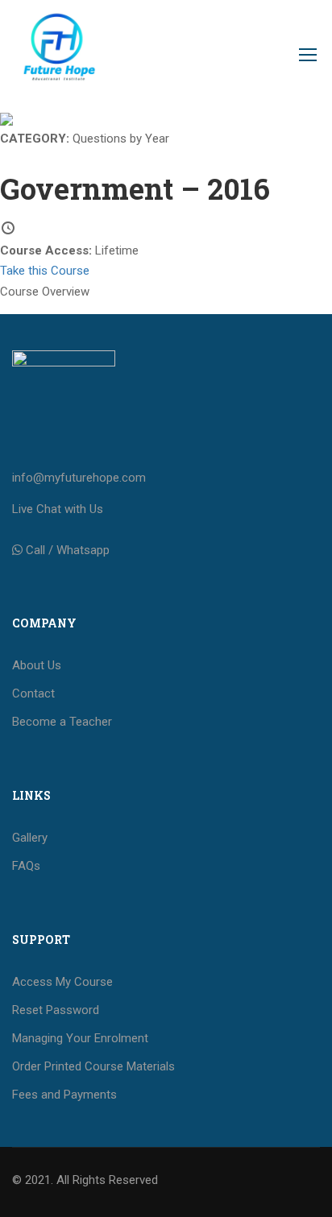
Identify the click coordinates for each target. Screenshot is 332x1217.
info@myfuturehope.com (79, 477)
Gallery (30, 837)
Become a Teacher (62, 721)
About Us (36, 665)
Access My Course (62, 982)
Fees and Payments (64, 1094)
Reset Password (55, 1010)
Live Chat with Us (57, 509)
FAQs (26, 866)
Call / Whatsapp (68, 550)
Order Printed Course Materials (93, 1066)
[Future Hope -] (58, 58)
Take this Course (44, 270)
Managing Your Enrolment (80, 1038)
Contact (33, 693)
